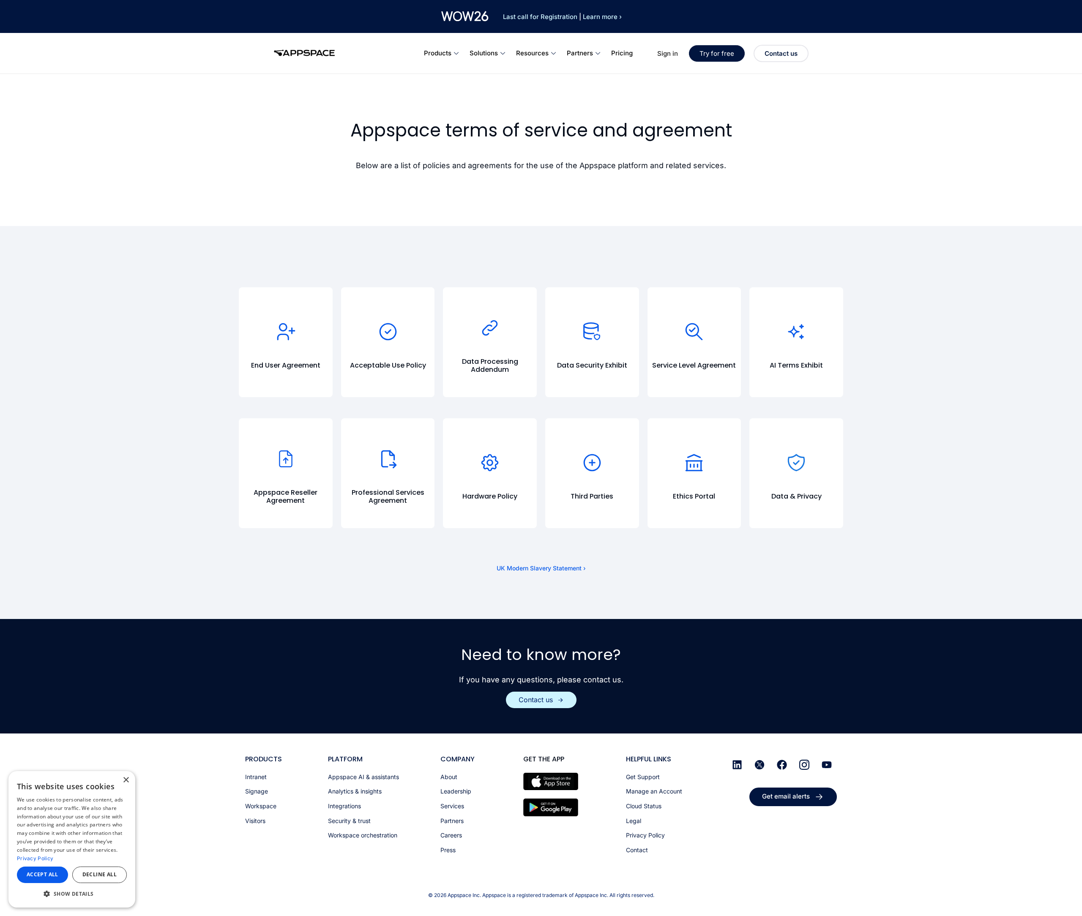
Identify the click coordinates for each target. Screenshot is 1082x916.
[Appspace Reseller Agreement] (286, 459)
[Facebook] (782, 765)
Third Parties (592, 496)
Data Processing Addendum (490, 365)
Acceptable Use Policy (388, 365)
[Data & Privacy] (796, 463)
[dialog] (71, 839)
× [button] (126, 780)
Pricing (622, 53)
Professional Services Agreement (388, 496)
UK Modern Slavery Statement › (541, 568)
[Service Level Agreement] (694, 332)
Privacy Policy (35, 858)
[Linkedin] (737, 765)
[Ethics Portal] (694, 463)
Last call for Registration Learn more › (562, 17)
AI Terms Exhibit (796, 365)
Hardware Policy (489, 496)
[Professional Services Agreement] (388, 459)
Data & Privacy (796, 496)
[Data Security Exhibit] (592, 332)
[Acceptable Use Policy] (388, 332)
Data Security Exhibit (592, 365)
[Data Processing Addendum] (490, 328)
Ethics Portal (694, 496)
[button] (72, 894)
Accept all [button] (42, 874)
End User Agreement (285, 365)
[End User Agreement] (286, 332)
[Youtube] (827, 765)
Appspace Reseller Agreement (285, 496)
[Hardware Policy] (490, 463)
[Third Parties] (592, 463)
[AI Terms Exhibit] (796, 332)
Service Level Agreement (694, 365)
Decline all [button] (99, 874)
